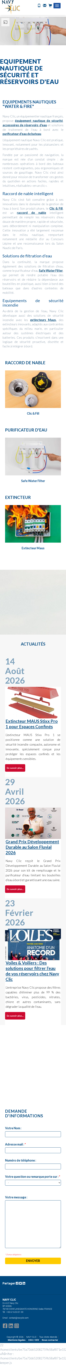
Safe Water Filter (51, 270)
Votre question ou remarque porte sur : (32, 1176)
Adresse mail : (15, 1144)
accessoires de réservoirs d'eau (25, 125)
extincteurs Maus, (43, 320)
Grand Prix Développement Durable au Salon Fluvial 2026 (32, 847)
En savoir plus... (15, 767)
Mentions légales (16, 1340)
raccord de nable (31, 213)
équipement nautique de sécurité (39, 121)
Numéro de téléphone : (20, 1160)
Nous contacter (50, 1340)
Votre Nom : (13, 1128)
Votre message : (16, 1197)
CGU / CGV (33, 1340)
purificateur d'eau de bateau (22, 134)
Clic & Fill (56, 208)
